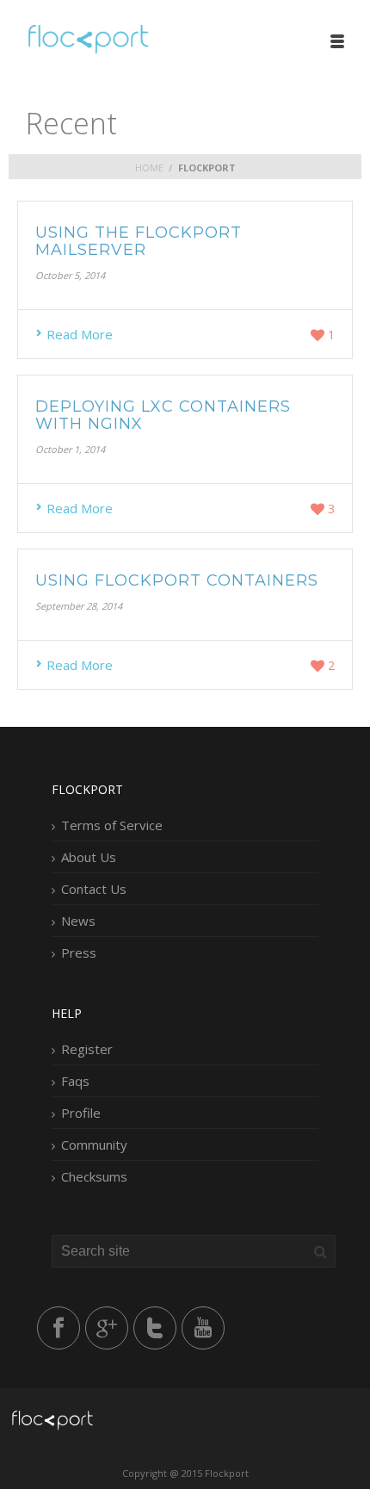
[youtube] (203, 1327)
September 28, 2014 (78, 605)
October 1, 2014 (70, 449)
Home (149, 167)
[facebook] (58, 1327)
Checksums (94, 1176)
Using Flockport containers (176, 580)
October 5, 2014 (70, 275)
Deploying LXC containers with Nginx (163, 415)
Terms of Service (112, 825)
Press (78, 952)
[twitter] (154, 1327)
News (78, 920)
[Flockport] (86, 39)
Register (87, 1049)
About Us (88, 857)
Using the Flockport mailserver (138, 241)
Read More (79, 334)
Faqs (75, 1081)
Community (94, 1144)
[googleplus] (106, 1327)
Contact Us (93, 889)
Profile (81, 1112)
